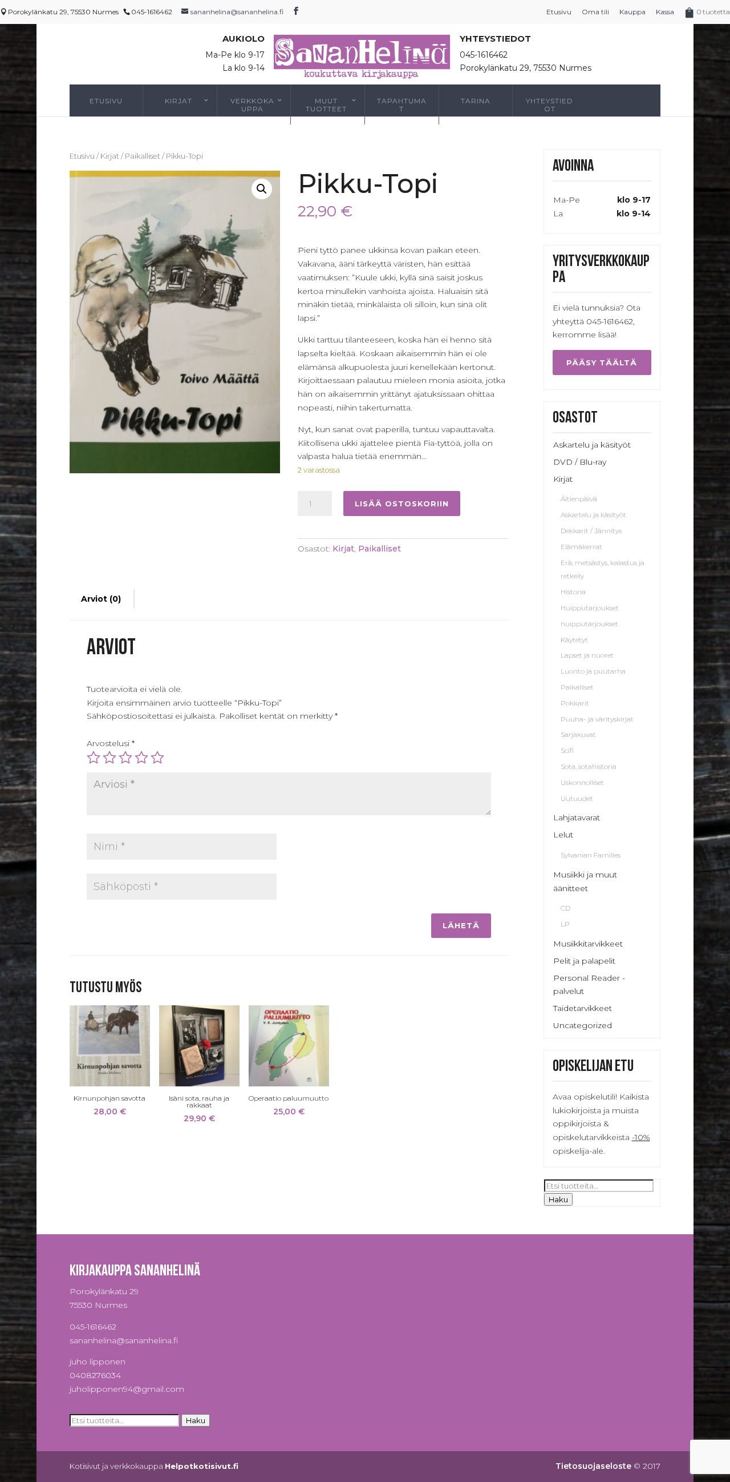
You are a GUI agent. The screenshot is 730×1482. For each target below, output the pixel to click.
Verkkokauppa (252, 104)
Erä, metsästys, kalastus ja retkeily (602, 569)
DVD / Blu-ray (579, 462)
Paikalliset (142, 156)
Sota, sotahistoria (589, 766)
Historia (573, 591)
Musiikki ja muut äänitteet (585, 881)
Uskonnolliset (582, 782)
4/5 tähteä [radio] (141, 757)
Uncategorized (582, 1025)
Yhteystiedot (549, 104)
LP (565, 924)
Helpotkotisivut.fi (201, 1466)
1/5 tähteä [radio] (93, 757)
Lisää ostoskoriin (402, 503)
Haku (558, 1199)
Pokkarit (575, 703)
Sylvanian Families (590, 855)
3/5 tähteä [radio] (125, 757)
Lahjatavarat (576, 817)
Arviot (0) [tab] (101, 599)
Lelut (563, 834)
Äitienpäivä (579, 498)
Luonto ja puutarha (593, 671)
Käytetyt (574, 639)
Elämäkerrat (581, 546)
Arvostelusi (111, 743)
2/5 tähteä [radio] (109, 757)
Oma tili (595, 11)
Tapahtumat (402, 104)
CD (565, 908)
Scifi (567, 750)
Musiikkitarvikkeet (588, 944)
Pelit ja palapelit (584, 961)
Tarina (475, 100)
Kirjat (178, 100)
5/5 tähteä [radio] (157, 757)
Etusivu (558, 11)
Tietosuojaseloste (593, 1466)
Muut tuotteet (326, 104)
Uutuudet (577, 798)
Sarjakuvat (578, 734)
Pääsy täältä (601, 362)
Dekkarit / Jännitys (591, 530)
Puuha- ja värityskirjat (597, 719)
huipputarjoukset (589, 623)
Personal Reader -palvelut (589, 985)
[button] (262, 189)
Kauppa (632, 11)
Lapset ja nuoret (587, 655)
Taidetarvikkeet (582, 1008)
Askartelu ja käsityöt (592, 445)
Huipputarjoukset (590, 607)
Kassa (665, 11)
